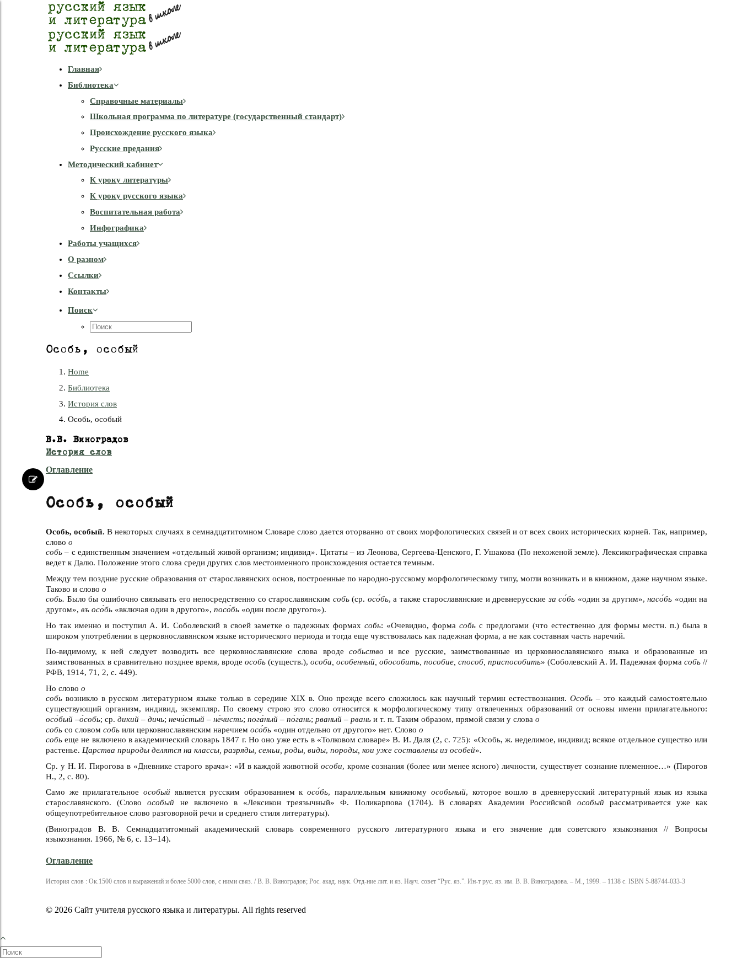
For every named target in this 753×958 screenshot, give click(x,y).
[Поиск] (52, 952)
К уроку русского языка (136, 195)
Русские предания (124, 148)
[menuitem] (387, 69)
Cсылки (83, 275)
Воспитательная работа (135, 211)
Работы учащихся (102, 243)
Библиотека (91, 85)
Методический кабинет (113, 164)
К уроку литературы (129, 179)
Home (78, 371)
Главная (83, 69)
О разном (86, 259)
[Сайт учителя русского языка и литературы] (376, 27)
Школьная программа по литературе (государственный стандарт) (216, 116)
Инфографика (117, 227)
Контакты (87, 291)
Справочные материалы (136, 101)
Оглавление (69, 469)
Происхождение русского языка (151, 132)
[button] (83, 310)
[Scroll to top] (9, 936)
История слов (92, 403)
